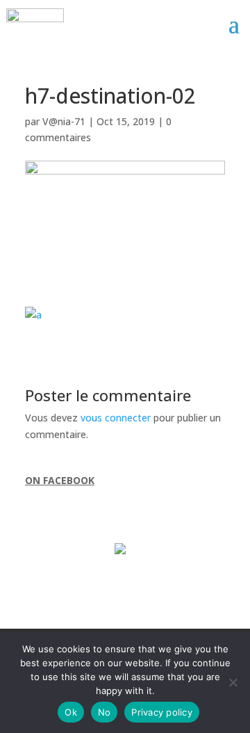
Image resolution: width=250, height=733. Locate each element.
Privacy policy (161, 712)
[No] (233, 682)
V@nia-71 (63, 121)
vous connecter (116, 417)
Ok (71, 712)
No (104, 712)
